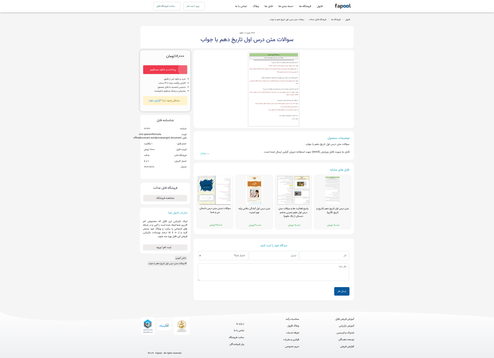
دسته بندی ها (285, 6)
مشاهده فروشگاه (165, 198)
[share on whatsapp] (165, 173)
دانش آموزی (180, 258)
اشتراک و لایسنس (345, 333)
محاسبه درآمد (292, 319)
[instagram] (164, 347)
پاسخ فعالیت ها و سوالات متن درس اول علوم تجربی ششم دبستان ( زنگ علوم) (293, 212)
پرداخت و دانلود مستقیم (163, 69)
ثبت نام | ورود (164, 247)
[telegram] (157, 347)
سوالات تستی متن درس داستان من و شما (215, 210)
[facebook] (150, 347)
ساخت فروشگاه (236, 337)
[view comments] (170, 173)
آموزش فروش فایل (344, 319)
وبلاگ (256, 6)
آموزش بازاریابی (346, 326)
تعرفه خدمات (292, 333)
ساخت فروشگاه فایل (165, 6)
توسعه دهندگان (346, 340)
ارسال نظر (342, 291)
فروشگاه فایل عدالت (317, 19)
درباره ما (240, 324)
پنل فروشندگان (236, 344)
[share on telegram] (160, 173)
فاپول (320, 6)
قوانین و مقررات (291, 340)
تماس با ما (241, 6)
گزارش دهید (155, 101)
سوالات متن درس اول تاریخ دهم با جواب (287, 19)
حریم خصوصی (292, 347)
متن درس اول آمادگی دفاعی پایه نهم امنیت (254, 210)
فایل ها (269, 6)
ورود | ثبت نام (193, 6)
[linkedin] (178, 347)
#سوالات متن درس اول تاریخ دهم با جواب (167, 263)
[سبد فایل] (141, 6)
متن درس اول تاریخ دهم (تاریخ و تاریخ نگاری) (332, 210)
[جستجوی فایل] (146, 6)
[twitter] (171, 347)
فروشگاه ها (305, 6)
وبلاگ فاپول (293, 326)
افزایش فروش (347, 347)
